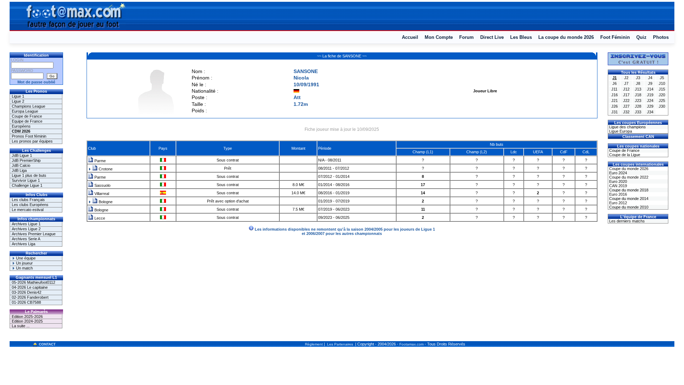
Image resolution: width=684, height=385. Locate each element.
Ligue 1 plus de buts (29, 175)
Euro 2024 (617, 173)
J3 (638, 78)
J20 (662, 95)
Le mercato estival (27, 209)
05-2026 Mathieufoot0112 (33, 282)
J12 (626, 89)
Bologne (105, 202)
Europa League (25, 111)
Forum (466, 37)
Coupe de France (27, 116)
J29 (650, 106)
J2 (626, 78)
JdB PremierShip (26, 160)
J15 (662, 89)
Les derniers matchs (626, 221)
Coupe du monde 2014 (628, 198)
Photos (661, 37)
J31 (614, 112)
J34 (650, 112)
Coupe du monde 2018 (628, 190)
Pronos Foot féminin (29, 136)
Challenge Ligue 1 (27, 185)
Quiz (641, 37)
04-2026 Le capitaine (30, 287)
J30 (662, 106)
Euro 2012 (617, 203)
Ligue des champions (627, 127)
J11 (614, 89)
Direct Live (492, 37)
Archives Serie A (26, 239)
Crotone (105, 169)
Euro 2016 (617, 194)
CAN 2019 (617, 186)
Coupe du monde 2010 (628, 207)
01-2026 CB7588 (26, 302)
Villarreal (101, 193)
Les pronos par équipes (32, 141)
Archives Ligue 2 (26, 229)
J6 (614, 83)
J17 (626, 95)
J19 (650, 95)
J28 (638, 106)
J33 (638, 112)
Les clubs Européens (30, 204)
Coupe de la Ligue (624, 155)
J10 (662, 83)
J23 (638, 100)
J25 (662, 100)
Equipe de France (27, 121)
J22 (626, 100)
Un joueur (24, 263)
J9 (650, 83)
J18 (638, 95)
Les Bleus (521, 37)
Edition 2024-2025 (27, 321)
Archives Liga (23, 244)
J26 (614, 106)
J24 (650, 100)
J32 (626, 112)
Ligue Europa (620, 131)
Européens (21, 126)
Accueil (410, 37)
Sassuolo (101, 185)
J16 (614, 95)
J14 (650, 89)
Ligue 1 (18, 96)
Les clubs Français (28, 199)
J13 (638, 89)
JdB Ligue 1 (22, 155)
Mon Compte (439, 37)
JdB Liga (19, 170)
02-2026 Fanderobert (30, 297)
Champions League (28, 106)
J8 (638, 83)
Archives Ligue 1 (26, 224)
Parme (99, 161)
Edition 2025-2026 (27, 316)
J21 (614, 100)
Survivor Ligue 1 (26, 180)
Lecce (99, 218)
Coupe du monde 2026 (628, 168)
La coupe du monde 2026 (566, 37)
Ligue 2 (18, 101)
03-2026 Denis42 (26, 292)
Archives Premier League (34, 234)
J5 (662, 78)
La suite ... (21, 326)
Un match (24, 268)
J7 (626, 83)
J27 (626, 106)
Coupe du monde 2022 (628, 177)
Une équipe (25, 258)
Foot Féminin (615, 37)
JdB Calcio (21, 165)
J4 (650, 78)
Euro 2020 (617, 181)
